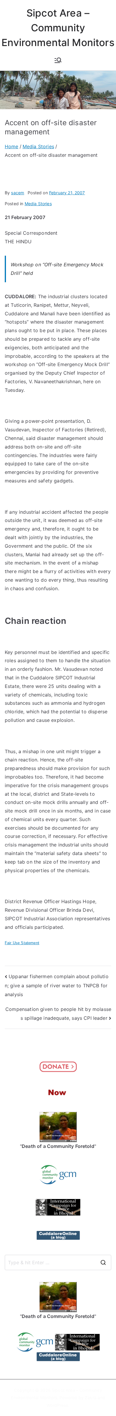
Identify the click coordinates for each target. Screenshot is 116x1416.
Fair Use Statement (22, 943)
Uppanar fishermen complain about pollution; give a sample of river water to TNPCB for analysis (57, 985)
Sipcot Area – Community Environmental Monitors (58, 27)
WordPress (57, 1405)
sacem (17, 192)
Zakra (90, 1397)
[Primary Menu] (58, 60)
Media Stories (38, 203)
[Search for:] (58, 1262)
